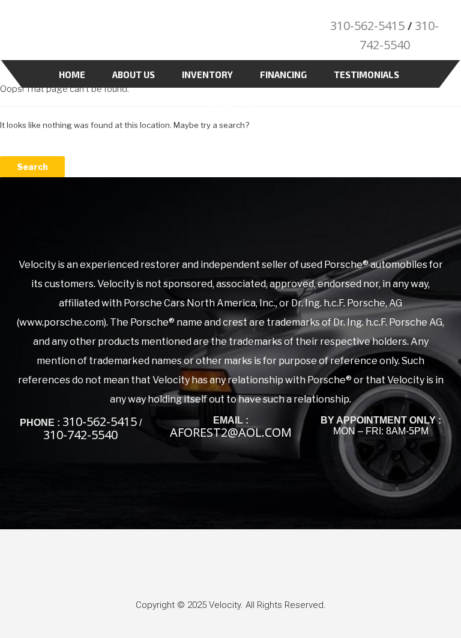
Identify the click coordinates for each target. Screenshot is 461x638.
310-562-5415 (367, 25)
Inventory (207, 74)
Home (72, 74)
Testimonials (366, 74)
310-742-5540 (80, 435)
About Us (133, 74)
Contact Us (229, 105)
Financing (283, 74)
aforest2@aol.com (231, 432)
